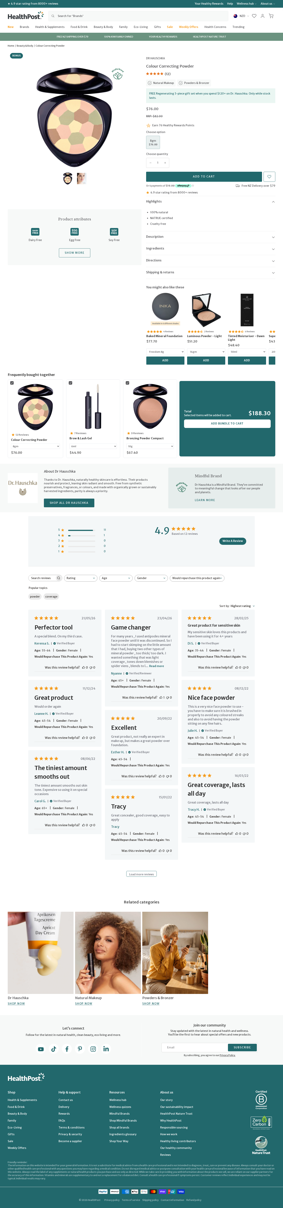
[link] (165, 310)
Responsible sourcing (174, 1127)
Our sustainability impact (176, 1107)
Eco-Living (141, 26)
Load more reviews (141, 874)
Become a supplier (70, 1141)
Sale (170, 26)
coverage (51, 596)
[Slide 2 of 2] (81, 178)
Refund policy (193, 1200)
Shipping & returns (160, 272)
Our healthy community (176, 1148)
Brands (24, 26)
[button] (254, 16)
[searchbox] (41, 578)
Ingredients (155, 248)
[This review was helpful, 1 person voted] (161, 697)
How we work (168, 1134)
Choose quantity (157, 154)
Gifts (157, 26)
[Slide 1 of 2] (67, 178)
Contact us (66, 1100)
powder (35, 596)
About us (266, 3)
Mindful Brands (119, 1113)
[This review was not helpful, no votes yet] (91, 667)
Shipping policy (150, 1200)
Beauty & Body (103, 26)
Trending (238, 26)
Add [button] (165, 360)
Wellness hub (245, 3)
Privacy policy (112, 1200)
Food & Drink (79, 26)
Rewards (64, 1113)
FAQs (62, 1120)
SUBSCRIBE (242, 1047)
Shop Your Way (118, 1141)
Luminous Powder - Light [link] (204, 336)
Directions (154, 260)
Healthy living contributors (178, 1141)
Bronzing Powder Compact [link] (145, 438)
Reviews (165, 1155)
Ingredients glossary (122, 1134)
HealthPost (94, 1200)
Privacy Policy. (227, 1055)
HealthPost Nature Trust (176, 1113)
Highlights (154, 201)
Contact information (172, 1200)
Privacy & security (70, 1134)
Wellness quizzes (120, 1107)
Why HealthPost (171, 1120)
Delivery (64, 1107)
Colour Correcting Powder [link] (29, 440)
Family (123, 26)
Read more (156, 666)
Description (154, 237)
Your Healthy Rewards (209, 3)
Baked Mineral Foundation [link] (164, 336)
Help (230, 3)
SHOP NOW (16, 1003)
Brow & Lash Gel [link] (80, 438)
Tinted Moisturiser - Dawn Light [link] (246, 338)
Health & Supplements (49, 26)
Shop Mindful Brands (123, 1120)
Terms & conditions (72, 1127)
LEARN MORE (205, 500)
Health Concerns (215, 26)
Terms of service (131, 1200)
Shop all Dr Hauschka (69, 503)
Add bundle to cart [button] (227, 423)
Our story (166, 1100)
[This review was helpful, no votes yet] (83, 667)
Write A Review (233, 541)
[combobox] (138, 16)
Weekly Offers (188, 26)
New (11, 26)
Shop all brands (119, 1127)
